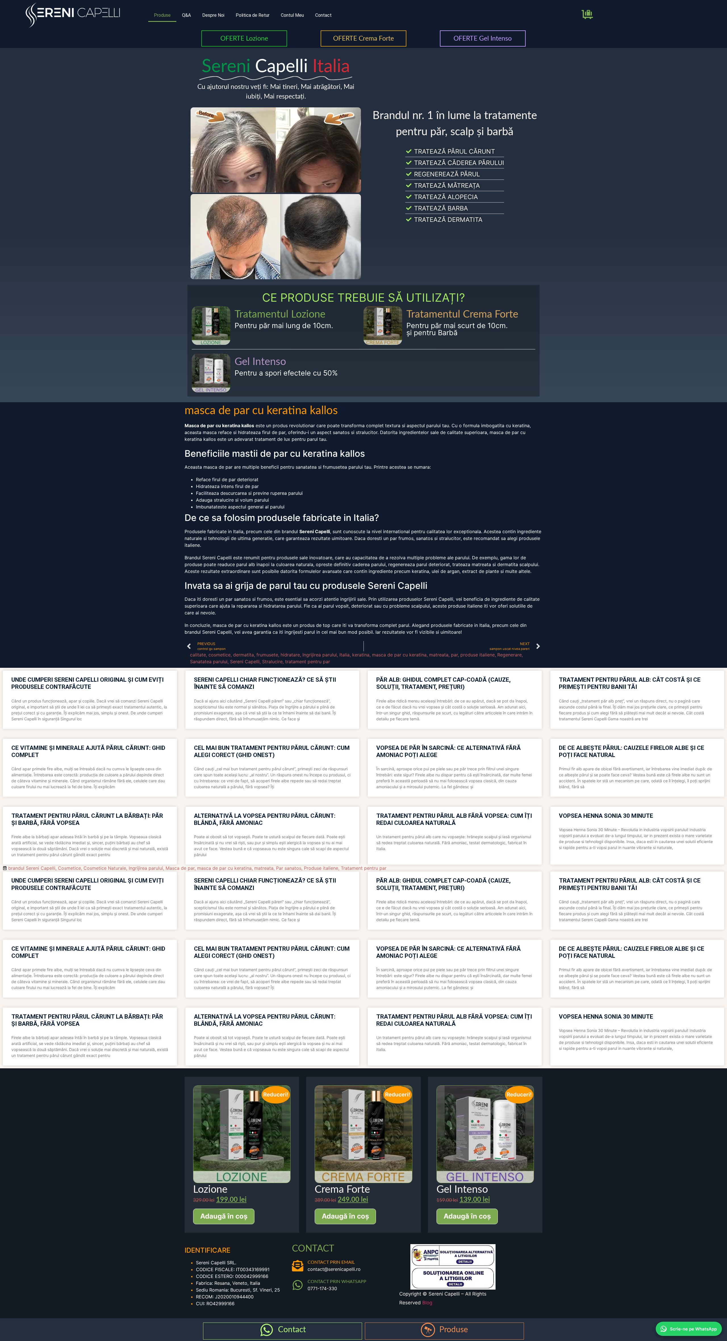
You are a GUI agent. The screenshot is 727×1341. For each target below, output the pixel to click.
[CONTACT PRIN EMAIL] (297, 1265)
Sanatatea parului (208, 661)
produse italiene (477, 655)
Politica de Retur (253, 15)
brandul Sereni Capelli (31, 868)
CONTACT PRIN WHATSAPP (337, 1281)
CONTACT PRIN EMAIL (331, 1262)
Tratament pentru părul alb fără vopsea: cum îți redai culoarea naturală (454, 819)
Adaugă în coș (223, 1216)
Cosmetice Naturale (104, 868)
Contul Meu (292, 15)
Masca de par (180, 868)
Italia (344, 655)
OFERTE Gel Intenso (483, 38)
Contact (323, 15)
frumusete (267, 655)
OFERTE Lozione (244, 38)
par (454, 655)
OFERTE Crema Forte (363, 38)
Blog (427, 1302)
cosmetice (219, 655)
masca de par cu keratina (399, 655)
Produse (162, 15)
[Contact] (267, 1330)
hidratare (290, 655)
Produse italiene (321, 868)
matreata (438, 655)
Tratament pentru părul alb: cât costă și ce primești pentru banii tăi (630, 683)
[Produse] (428, 1330)
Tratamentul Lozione (280, 314)
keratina (360, 655)
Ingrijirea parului (319, 655)
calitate (198, 655)
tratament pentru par (307, 661)
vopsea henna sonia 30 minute (606, 815)
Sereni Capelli (245, 661)
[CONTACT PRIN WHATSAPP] (297, 1285)
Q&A (186, 15)
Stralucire (272, 661)
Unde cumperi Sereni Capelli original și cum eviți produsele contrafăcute (87, 683)
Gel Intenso (260, 362)
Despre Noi (213, 15)
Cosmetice (69, 868)
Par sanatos (288, 868)
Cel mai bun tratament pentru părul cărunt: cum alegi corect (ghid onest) (272, 751)
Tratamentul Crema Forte (462, 314)
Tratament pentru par (364, 868)
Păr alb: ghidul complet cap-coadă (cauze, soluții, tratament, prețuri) (443, 683)
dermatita (243, 655)
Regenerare (509, 655)
